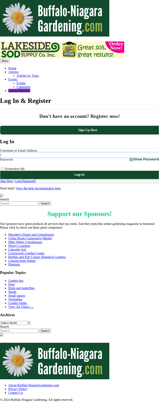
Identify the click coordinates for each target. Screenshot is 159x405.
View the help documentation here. (38, 188)
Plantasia (14, 264)
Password (6, 159)
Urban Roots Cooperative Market (30, 238)
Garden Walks (17, 303)
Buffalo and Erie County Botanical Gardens (37, 257)
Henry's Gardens (19, 246)
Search (4, 199)
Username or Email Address (18, 150)
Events (12, 79)
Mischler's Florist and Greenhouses (31, 234)
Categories (23, 87)
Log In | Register (19, 90)
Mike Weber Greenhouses (25, 242)
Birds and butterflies (21, 288)
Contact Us (15, 392)
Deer (11, 284)
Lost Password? (25, 181)
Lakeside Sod (17, 249)
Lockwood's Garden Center (26, 253)
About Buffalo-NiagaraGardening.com (33, 385)
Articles (13, 72)
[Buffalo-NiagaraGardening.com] (54, 35)
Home (12, 68)
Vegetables (15, 299)
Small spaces (16, 295)
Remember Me (14, 169)
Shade (12, 292)
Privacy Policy (17, 389)
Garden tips (15, 280)
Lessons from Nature (22, 260)
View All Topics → (21, 307)
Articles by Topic (28, 75)
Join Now (6, 181)
